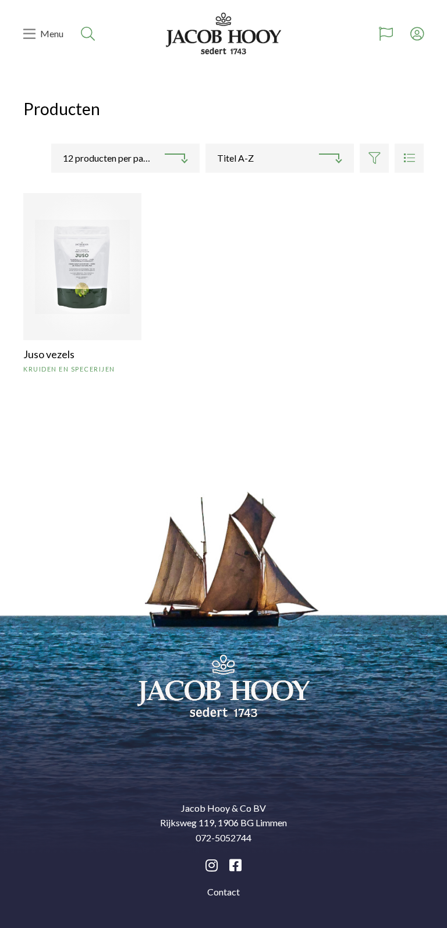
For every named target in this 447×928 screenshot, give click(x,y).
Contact (223, 891)
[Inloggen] (417, 34)
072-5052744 (223, 837)
